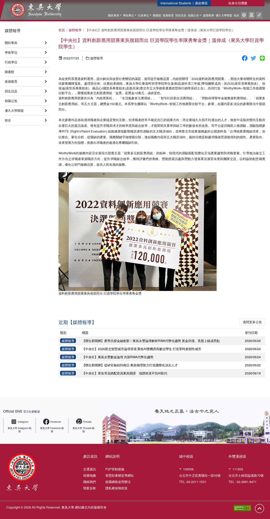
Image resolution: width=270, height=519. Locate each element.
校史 (236, 15)
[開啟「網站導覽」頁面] (251, 16)
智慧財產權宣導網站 (119, 475)
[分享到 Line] (262, 58)
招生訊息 (180, 15)
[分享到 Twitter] (253, 58)
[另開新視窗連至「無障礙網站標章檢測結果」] (242, 508)
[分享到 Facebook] (244, 58)
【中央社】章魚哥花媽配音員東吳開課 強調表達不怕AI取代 (124, 373)
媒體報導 (208, 15)
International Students (175, 3)
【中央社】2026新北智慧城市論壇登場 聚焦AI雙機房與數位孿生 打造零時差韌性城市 (141, 349)
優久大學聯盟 (224, 15)
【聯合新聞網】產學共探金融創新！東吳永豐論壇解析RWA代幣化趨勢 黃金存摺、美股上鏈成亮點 (151, 340)
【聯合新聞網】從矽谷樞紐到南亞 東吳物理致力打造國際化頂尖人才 (130, 365)
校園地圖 (89, 475)
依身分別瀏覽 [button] (237, 3)
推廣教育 (168, 15)
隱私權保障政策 (116, 488)
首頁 (62, 30)
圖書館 (157, 15)
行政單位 (143, 15)
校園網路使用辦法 (118, 481)
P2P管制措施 (114, 469)
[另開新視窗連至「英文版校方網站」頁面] (244, 16)
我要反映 (89, 488)
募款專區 (201, 3)
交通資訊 (89, 469)
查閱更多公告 (252, 322)
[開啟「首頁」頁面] (33, 10)
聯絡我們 (89, 481)
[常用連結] (259, 16)
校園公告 (193, 15)
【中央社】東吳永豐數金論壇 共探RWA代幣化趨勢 (117, 357)
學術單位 (128, 15)
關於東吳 (113, 15)
